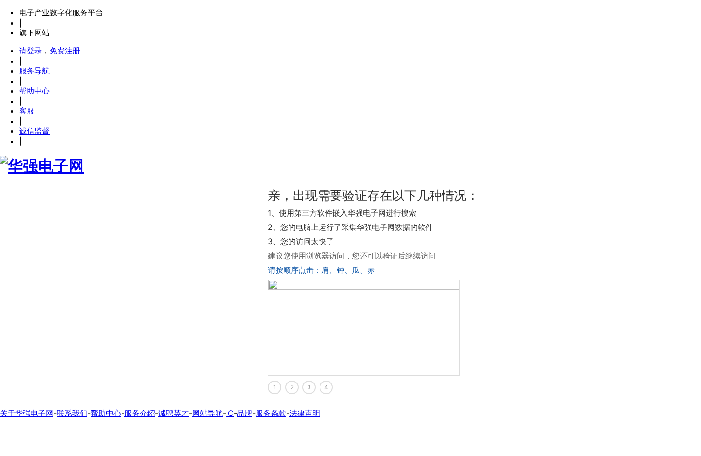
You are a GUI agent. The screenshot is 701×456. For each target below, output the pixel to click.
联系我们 (72, 413)
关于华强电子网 (26, 413)
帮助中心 (34, 90)
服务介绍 (139, 413)
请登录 (30, 50)
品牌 (244, 413)
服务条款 (271, 413)
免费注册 (65, 50)
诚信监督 (34, 130)
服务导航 (34, 70)
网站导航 (207, 413)
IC (230, 413)
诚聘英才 (173, 413)
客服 (26, 110)
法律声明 (304, 413)
